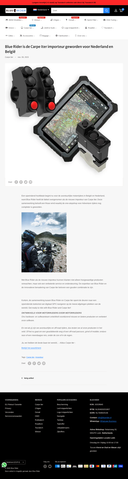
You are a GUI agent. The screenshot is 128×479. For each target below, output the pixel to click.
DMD (37, 416)
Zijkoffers (60, 431)
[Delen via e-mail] (30, 182)
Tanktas (60, 420)
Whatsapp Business (108, 421)
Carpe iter (30, 357)
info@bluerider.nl (104, 417)
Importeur (39, 357)
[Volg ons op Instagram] (45, 466)
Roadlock (39, 424)
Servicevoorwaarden (13, 416)
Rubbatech (39, 420)
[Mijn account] (116, 10)
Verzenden (9, 412)
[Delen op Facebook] (16, 182)
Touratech (39, 428)
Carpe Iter (9, 57)
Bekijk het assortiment (31, 348)
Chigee (38, 408)
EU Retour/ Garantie (13, 404)
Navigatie (61, 416)
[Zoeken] (106, 10)
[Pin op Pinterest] (21, 182)
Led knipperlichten (64, 408)
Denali (37, 412)
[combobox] (77, 10)
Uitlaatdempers (63, 428)
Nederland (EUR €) (13, 462)
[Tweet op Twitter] (26, 182)
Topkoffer (60, 424)
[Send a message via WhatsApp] (4, 465)
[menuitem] (16, 20)
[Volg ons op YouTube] (50, 466)
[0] (120, 10)
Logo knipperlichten (65, 412)
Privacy (8, 408)
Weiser (38, 431)
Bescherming (62, 404)
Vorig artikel (29, 378)
